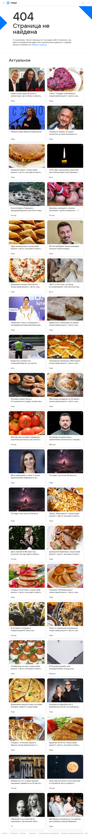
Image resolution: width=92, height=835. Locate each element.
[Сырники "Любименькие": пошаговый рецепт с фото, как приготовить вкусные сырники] (65, 582)
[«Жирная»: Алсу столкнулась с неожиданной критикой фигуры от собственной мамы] (27, 314)
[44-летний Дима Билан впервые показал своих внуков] (65, 238)
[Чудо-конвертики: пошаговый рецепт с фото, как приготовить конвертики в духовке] (27, 238)
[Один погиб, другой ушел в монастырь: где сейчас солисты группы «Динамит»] (27, 85)
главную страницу (39, 45)
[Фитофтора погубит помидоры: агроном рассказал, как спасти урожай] (27, 429)
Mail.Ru (4, 833)
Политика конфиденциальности (72, 833)
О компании (13, 833)
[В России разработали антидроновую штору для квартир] (65, 658)
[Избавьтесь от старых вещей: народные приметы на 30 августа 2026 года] (27, 773)
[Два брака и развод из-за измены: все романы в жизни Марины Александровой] (65, 811)
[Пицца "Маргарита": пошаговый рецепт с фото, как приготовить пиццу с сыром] (65, 505)
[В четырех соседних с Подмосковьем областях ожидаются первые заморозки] (27, 620)
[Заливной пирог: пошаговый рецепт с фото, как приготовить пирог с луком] (27, 162)
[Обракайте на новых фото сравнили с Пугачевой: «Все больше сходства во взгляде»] (27, 811)
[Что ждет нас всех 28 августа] (65, 467)
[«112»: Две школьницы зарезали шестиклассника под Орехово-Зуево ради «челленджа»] (65, 162)
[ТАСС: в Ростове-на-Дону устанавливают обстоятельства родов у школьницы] (65, 276)
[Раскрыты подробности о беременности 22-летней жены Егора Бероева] (65, 696)
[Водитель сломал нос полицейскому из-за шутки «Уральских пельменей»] (27, 353)
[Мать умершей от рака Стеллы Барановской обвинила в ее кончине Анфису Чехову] (27, 467)
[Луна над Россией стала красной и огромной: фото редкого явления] (65, 773)
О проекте (32, 833)
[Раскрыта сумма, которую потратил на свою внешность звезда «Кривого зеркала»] (65, 124)
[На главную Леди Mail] (13, 3)
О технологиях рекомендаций (48, 833)
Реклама (23, 833)
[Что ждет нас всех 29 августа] (27, 505)
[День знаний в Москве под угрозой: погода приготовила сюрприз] (27, 544)
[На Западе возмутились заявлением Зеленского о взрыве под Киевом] (65, 429)
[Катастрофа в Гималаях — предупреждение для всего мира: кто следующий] (27, 200)
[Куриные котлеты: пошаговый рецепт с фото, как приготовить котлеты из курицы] (65, 734)
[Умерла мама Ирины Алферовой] (27, 124)
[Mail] (8, 3)
